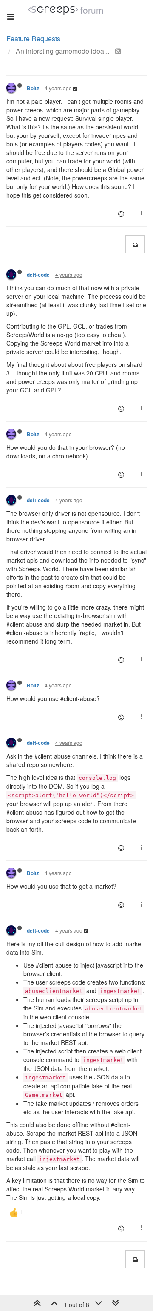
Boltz (33, 88)
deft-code (38, 274)
